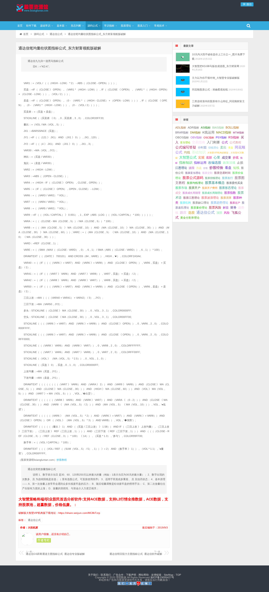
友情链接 (156, 574)
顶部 (219, 212)
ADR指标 (193, 127)
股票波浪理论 (210, 197)
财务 (233, 207)
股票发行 (227, 177)
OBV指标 (196, 137)
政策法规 (229, 162)
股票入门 (142, 25)
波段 (192, 167)
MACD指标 (223, 132)
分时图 (202, 147)
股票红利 (185, 202)
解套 (226, 207)
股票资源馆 (39, 10)
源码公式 (92, 25)
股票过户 (235, 202)
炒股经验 (216, 168)
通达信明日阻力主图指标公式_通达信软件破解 (135, 553)
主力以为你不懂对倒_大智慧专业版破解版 (216, 77)
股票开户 (194, 187)
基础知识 (199, 152)
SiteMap (168, 574)
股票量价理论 (199, 207)
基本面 (60, 25)
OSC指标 (208, 137)
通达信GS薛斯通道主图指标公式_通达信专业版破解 (55, 553)
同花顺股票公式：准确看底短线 (210, 89)
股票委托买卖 (234, 182)
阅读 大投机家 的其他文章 (44, 540)
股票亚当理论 (193, 173)
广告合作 (118, 574)
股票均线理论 (195, 182)
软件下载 (31, 25)
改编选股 (214, 162)
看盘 (228, 168)
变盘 (230, 147)
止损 (240, 162)
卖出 (223, 147)
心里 (217, 157)
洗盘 (199, 167)
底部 (209, 157)
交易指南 (198, 142)
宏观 (201, 157)
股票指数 (230, 192)
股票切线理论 (212, 178)
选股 (191, 212)
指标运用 (200, 162)
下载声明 (131, 574)
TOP (178, 574)
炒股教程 (62, 459)
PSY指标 (221, 137)
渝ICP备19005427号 (162, 577)
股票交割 (207, 172)
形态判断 (76, 25)
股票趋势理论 (219, 202)
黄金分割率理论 (189, 217)
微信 (249, 4)
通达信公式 (56, 34)
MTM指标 (238, 132)
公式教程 (235, 142)
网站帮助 (144, 574)
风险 (227, 212)
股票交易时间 (222, 172)
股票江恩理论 (191, 197)
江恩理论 (181, 167)
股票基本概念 (215, 183)
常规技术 (159, 25)
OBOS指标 (182, 137)
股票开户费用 (209, 187)
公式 (225, 142)
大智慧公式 (188, 157)
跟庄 (183, 212)
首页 (20, 25)
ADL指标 (180, 127)
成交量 (226, 157)
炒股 (205, 168)
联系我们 (106, 574)
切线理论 (213, 147)
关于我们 (93, 574)
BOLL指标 (232, 127)
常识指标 (109, 25)
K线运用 (208, 132)
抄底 (236, 157)
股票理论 (126, 25)
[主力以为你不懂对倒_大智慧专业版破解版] (182, 80)
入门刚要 (213, 142)
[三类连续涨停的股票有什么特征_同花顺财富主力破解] (182, 103)
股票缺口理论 (201, 202)
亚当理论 (185, 142)
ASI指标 (206, 127)
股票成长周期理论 (212, 192)
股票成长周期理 (191, 192)
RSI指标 (233, 137)
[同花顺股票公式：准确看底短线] (182, 92)
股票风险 (215, 207)
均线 (187, 152)
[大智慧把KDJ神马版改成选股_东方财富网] (182, 68)
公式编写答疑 (185, 147)
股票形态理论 (228, 187)
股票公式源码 (192, 178)
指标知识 (185, 162)
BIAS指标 (218, 127)
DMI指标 (195, 132)
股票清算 (226, 197)
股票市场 (181, 187)
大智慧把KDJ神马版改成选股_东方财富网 (215, 66)
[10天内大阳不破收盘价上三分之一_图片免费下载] (182, 57)
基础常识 (45, 25)
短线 (236, 168)
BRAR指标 (181, 132)
